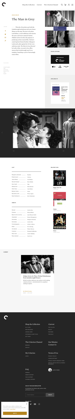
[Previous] (2, 132)
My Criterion (30, 353)
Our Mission (52, 342)
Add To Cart (63, 98)
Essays (24, 292)
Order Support (29, 374)
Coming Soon (28, 331)
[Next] (72, 132)
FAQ (27, 369)
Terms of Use (53, 353)
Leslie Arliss (15, 15)
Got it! (15, 413)
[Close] (26, 404)
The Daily (50, 334)
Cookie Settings (52, 358)
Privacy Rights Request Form (56, 360)
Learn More (12, 409)
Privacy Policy (52, 356)
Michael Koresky (28, 291)
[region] (15, 410)
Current (39, 5)
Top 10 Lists (51, 327)
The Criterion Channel (51, 5)
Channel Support (30, 379)
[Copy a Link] (5, 41)
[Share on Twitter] (5, 34)
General (27, 372)
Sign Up (27, 347)
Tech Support (29, 377)
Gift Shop (28, 336)
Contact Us (52, 345)
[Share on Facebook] (5, 31)
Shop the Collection (28, 5)
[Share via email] (5, 37)
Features (50, 331)
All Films (27, 327)
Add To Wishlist (63, 100)
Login (26, 356)
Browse (27, 345)
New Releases (29, 329)
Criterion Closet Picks (31, 334)
